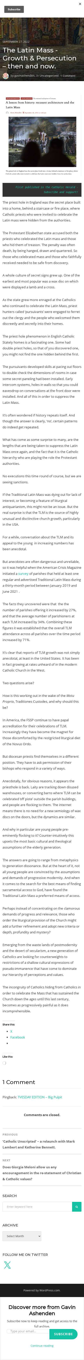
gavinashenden (24, 75)
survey (23, 573)
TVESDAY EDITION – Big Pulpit (40, 1097)
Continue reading (42, 1346)
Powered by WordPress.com (41, 1290)
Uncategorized (49, 75)
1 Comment (67, 75)
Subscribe (63, 1334)
